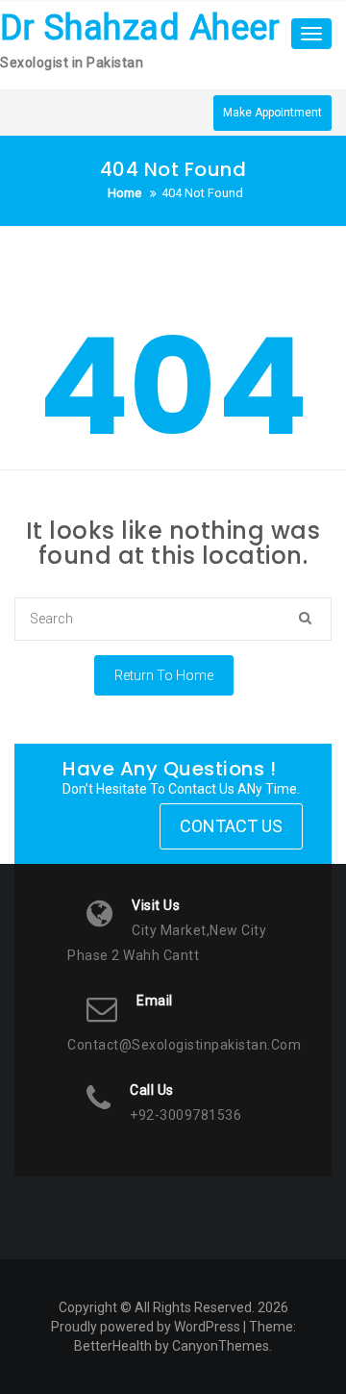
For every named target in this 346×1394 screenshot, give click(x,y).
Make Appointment (272, 112)
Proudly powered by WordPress (145, 1326)
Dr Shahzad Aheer (140, 28)
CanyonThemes (220, 1346)
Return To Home (163, 675)
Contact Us (231, 826)
